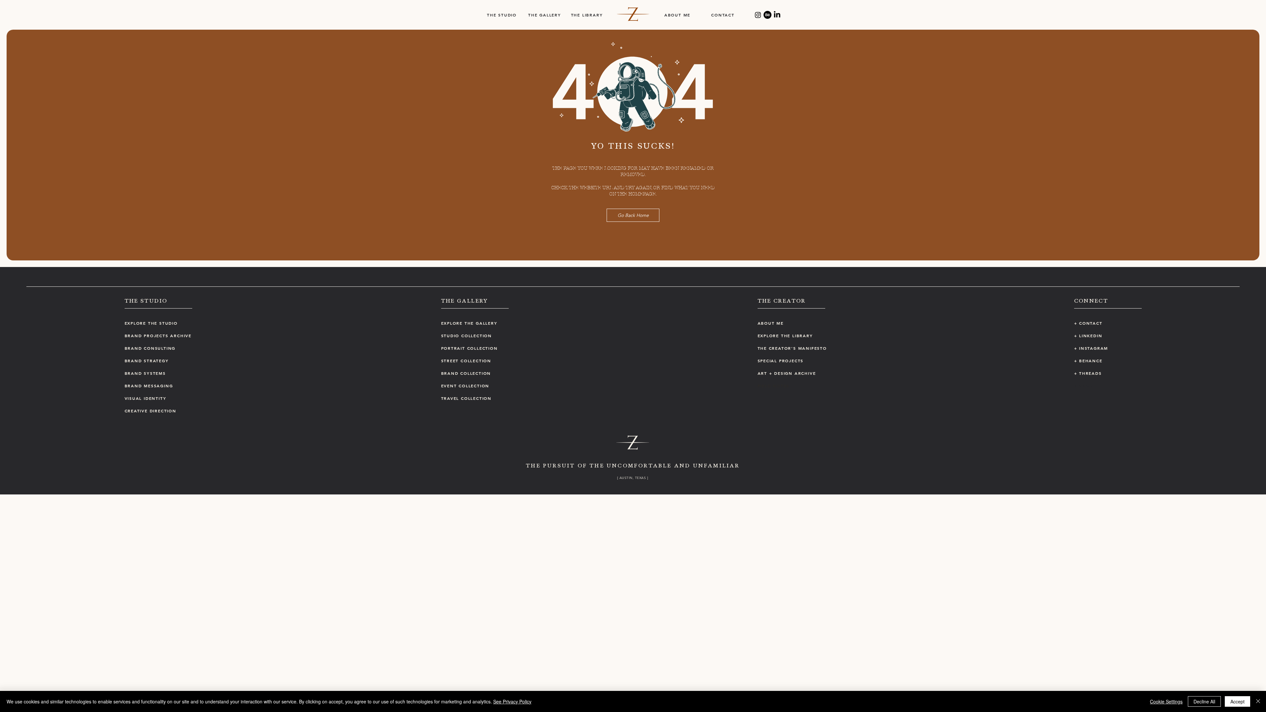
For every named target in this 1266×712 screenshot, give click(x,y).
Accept (1237, 701)
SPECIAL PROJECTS (781, 360)
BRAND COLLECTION (466, 373)
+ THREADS (1088, 373)
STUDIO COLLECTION (466, 335)
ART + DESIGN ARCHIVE (787, 373)
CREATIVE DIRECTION (150, 410)
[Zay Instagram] (758, 15)
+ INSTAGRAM (1091, 348)
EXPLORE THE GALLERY (469, 323)
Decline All (1204, 701)
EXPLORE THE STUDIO (151, 323)
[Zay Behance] (767, 15)
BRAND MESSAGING (149, 385)
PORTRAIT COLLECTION (469, 348)
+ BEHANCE (1088, 360)
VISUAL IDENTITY (145, 398)
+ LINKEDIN (1088, 335)
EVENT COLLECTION (465, 385)
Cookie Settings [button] (1166, 701)
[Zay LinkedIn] (777, 15)
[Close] (1258, 701)
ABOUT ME (771, 323)
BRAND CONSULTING (150, 348)
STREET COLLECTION (466, 360)
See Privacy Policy (512, 701)
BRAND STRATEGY (147, 360)
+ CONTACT (1088, 323)
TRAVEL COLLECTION (466, 398)
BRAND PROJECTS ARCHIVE (158, 335)
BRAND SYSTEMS (145, 373)
